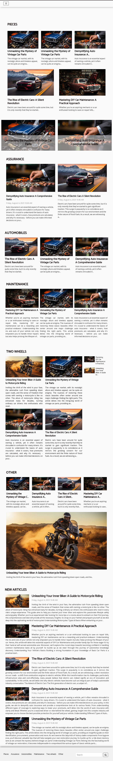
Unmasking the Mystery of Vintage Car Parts (22, 53)
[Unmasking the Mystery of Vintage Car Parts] (23, 39)
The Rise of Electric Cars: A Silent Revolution (26, 101)
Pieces (6, 754)
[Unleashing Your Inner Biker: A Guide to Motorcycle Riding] (24, 366)
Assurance (15, 754)
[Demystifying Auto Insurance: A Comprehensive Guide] (90, 39)
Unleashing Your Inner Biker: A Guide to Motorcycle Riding (23, 381)
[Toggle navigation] (6, 3)
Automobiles (26, 754)
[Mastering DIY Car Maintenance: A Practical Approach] (82, 82)
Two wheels (51, 754)
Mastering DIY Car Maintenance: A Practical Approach (77, 101)
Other (60, 754)
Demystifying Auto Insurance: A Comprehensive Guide (87, 54)
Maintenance (39, 754)
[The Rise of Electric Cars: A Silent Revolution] (31, 82)
